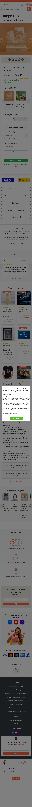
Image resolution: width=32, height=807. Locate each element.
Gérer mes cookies (7, 411)
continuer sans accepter (21, 388)
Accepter (16, 418)
